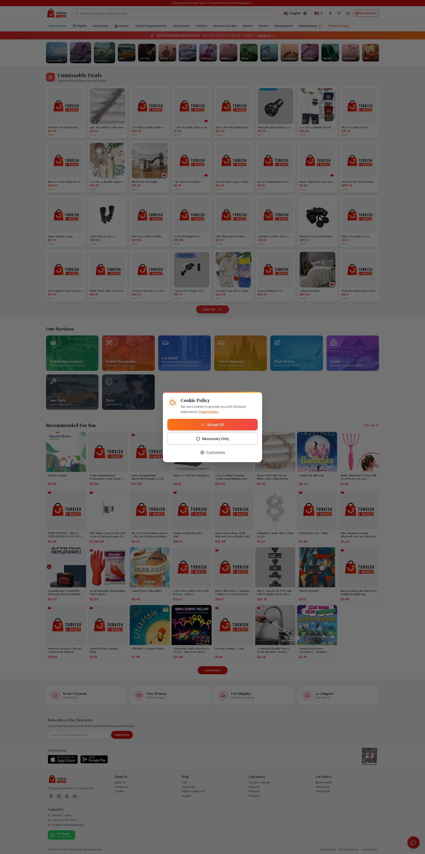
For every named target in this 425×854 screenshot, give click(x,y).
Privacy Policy (208, 412)
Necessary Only (215, 438)
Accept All (215, 424)
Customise (215, 452)
